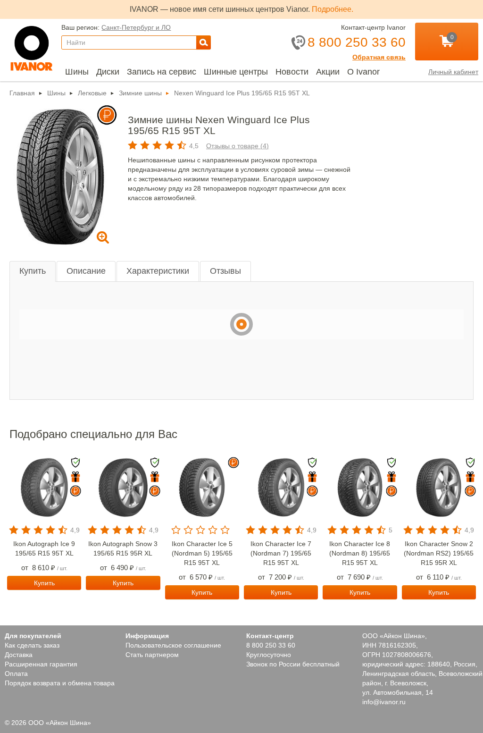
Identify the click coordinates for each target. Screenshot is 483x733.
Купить (33, 271)
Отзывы (229, 271)
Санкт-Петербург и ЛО (134, 27)
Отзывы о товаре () (234, 146)
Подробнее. (332, 9)
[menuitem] (77, 71)
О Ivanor (367, 71)
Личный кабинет (452, 72)
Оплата (16, 673)
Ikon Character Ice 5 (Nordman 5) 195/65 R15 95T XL (202, 553)
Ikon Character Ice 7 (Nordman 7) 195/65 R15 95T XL (281, 553)
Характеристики (159, 271)
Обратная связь (381, 57)
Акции (332, 71)
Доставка (20, 654)
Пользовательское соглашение (173, 645)
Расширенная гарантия (41, 664)
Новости (295, 71)
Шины (77, 71)
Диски (109, 71)
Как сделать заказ (33, 645)
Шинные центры (238, 71)
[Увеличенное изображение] (59, 175)
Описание (87, 271)
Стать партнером (152, 654)
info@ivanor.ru (384, 702)
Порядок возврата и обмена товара (60, 683)
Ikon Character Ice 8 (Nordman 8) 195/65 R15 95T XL (360, 553)
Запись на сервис (163, 71)
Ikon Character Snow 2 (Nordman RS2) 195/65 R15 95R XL (438, 553)
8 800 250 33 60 (269, 645)
